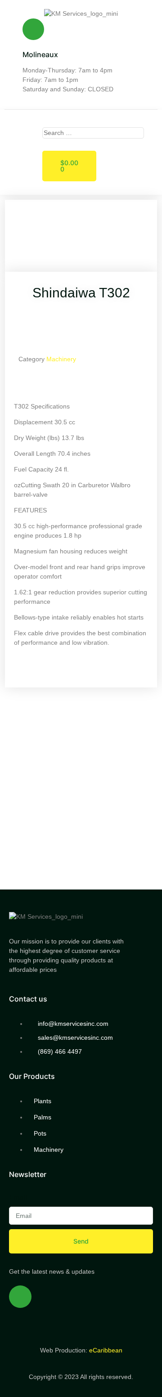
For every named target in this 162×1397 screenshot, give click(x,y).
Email (18, 1197)
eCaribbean (105, 1350)
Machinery (61, 359)
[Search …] (93, 132)
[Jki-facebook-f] (20, 1296)
